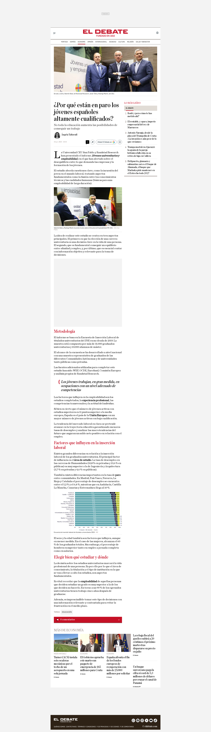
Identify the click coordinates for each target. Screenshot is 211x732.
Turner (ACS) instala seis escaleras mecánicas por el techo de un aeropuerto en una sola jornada (65, 665)
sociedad (112, 42)
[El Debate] (105, 32)
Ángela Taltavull (69, 134)
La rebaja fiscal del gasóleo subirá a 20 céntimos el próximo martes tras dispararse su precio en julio (144, 643)
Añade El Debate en (104, 142)
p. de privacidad (103, 727)
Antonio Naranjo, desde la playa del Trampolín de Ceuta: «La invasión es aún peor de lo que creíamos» (142, 137)
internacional (101, 42)
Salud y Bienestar (143, 42)
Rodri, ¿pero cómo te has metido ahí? (139, 115)
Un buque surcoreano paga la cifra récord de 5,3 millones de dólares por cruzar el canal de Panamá (145, 674)
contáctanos (71, 727)
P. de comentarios (127, 727)
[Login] (157, 33)
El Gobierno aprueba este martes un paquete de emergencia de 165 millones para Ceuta (92, 664)
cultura (121, 42)
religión (130, 42)
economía (81, 42)
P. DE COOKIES (114, 727)
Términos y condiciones (86, 727)
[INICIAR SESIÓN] (157, 33)
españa (73, 42)
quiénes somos (59, 727)
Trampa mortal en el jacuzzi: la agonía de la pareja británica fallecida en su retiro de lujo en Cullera (141, 151)
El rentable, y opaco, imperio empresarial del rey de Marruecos (141, 124)
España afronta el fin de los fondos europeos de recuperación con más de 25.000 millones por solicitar (118, 665)
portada (64, 42)
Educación (67, 612)
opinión (90, 42)
